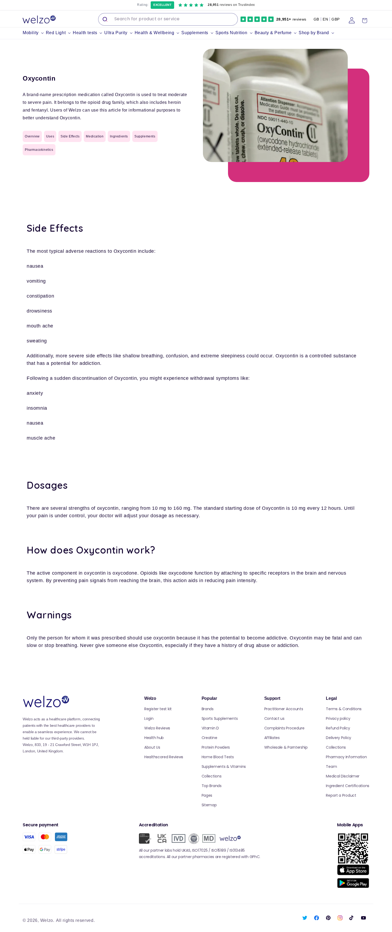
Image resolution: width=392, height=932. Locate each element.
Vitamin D (210, 728)
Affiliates (272, 737)
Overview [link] (32, 136)
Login (149, 718)
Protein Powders (216, 747)
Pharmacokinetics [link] (39, 150)
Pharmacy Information (346, 757)
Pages (207, 795)
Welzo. (47, 920)
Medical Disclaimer (342, 776)
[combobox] (168, 19)
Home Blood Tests (218, 757)
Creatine (209, 737)
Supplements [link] (144, 136)
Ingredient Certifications (347, 785)
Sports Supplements (220, 718)
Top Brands (212, 785)
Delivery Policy (338, 737)
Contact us (274, 718)
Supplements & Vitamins (224, 766)
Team (331, 766)
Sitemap (209, 805)
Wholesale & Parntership (286, 747)
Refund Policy (338, 728)
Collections (212, 776)
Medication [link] (94, 136)
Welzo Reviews (157, 728)
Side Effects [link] (70, 136)
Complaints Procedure (284, 728)
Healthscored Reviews (163, 757)
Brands (208, 709)
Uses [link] (50, 136)
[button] (34, 33)
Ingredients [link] (119, 136)
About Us (152, 747)
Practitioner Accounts (283, 709)
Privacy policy (338, 718)
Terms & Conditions (344, 709)
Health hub (154, 737)
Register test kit (158, 709)
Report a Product (341, 795)
